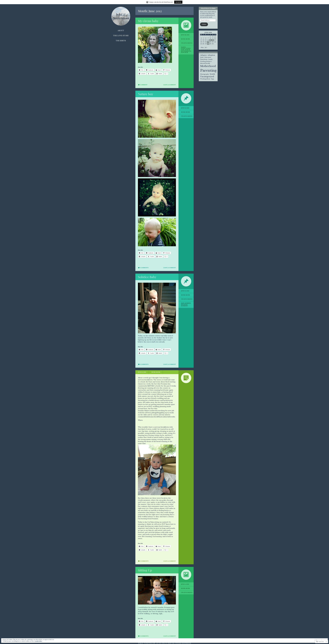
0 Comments (144, 267)
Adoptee (203, 55)
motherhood (186, 51)
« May (202, 47)
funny (183, 48)
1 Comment (143, 84)
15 (210, 40)
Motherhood (208, 66)
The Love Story (121, 36)
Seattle (212, 74)
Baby (202, 57)
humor (187, 49)
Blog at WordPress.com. (147, 643)
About (121, 31)
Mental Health (205, 63)
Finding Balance (206, 61)
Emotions (204, 59)
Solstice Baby (147, 277)
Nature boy (145, 94)
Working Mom (205, 79)
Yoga (212, 79)
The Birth (121, 41)
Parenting (208, 70)
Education (207, 57)
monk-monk (185, 39)
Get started (178, 2)
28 (208, 44)
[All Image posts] (186, 25)
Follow (204, 24)
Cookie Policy (38, 641)
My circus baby (148, 21)
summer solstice (186, 304)
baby (182, 303)
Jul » (206, 47)
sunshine (184, 305)
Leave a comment (169, 84)
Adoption (211, 55)
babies (183, 47)
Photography (204, 74)
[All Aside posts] (186, 378)
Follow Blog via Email (208, 8)
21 (208, 42)
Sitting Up (145, 570)
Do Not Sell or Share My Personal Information (173, 643)
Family (210, 59)
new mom (184, 52)
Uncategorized (186, 43)
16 (212, 40)
